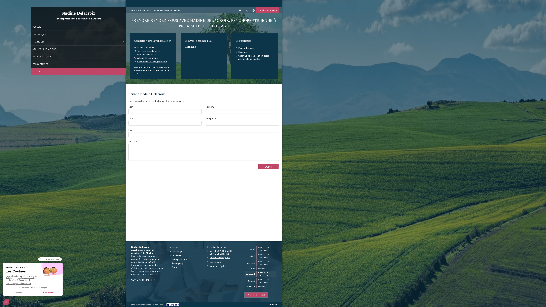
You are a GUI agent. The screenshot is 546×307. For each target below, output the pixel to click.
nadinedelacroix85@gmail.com (152, 61)
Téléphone (211, 118)
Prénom (210, 106)
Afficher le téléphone (147, 57)
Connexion (274, 304)
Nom (130, 106)
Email (131, 118)
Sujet (130, 129)
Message (132, 141)
